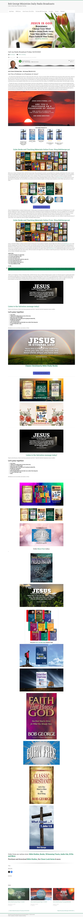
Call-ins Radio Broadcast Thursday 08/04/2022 (62, 901)
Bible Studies (32, 859)
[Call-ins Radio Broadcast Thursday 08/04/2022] (63, 894)
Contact (57, 11)
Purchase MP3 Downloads (41, 11)
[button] (41, 347)
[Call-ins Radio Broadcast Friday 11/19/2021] (41, 894)
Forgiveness (22, 57)
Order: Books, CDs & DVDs (28, 11)
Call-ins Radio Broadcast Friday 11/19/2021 (39, 901)
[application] (41, 108)
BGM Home (18, 11)
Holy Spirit (27, 57)
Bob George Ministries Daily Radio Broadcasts (31, 3)
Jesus (30, 57)
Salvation (34, 57)
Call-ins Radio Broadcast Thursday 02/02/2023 (18, 910)
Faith (19, 57)
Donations (51, 11)
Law (32, 57)
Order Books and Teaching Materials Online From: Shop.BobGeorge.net (41, 149)
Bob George (12, 54)
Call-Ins (19, 54)
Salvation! (62, 11)
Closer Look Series (48, 859)
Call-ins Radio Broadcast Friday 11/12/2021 (16, 901)
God (25, 57)
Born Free (41, 549)
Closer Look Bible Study (40, 642)
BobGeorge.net (60, 177)
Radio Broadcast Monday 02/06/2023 (66, 910)
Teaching (24, 54)
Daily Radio (11, 11)
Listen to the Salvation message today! (23, 306)
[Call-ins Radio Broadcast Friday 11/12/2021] (18, 894)
